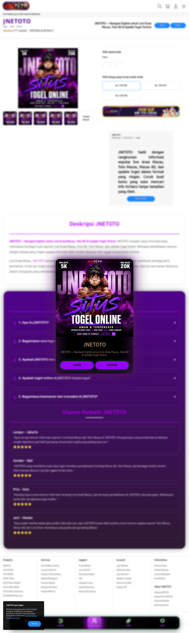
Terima (34, 624)
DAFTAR (112, 365)
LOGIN (77, 365)
